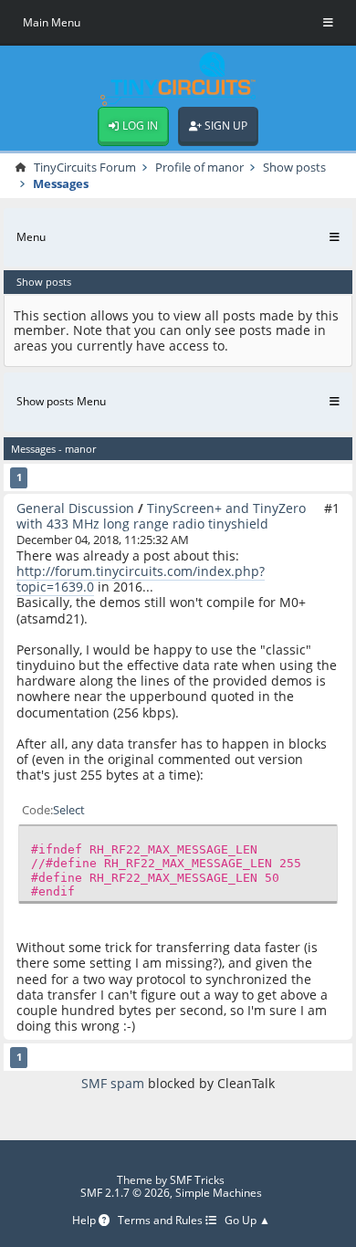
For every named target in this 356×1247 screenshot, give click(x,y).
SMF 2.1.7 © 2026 (125, 1192)
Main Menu (51, 22)
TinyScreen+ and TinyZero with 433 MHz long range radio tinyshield (161, 515)
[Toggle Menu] (328, 23)
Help (85, 1221)
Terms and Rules (161, 1221)
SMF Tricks (197, 1180)
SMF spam (112, 1083)
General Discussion (75, 508)
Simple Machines (218, 1192)
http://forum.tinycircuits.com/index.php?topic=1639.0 (140, 578)
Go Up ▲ (247, 1221)
